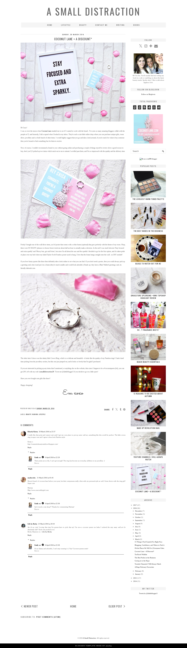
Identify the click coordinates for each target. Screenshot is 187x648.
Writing (120, 25)
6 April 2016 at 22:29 (52, 457)
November (138, 514)
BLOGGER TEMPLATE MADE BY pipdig (93, 646)
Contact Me (101, 25)
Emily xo (37, 457)
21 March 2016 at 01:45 (45, 478)
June (136, 530)
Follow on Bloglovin (148, 94)
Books (136, 25)
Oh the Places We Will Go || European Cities (149, 548)
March (137, 539)
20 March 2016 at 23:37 (47, 431)
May (136, 533)
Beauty (82, 25)
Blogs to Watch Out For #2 (148, 263)
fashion (35, 414)
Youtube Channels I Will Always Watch (148, 458)
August (137, 523)
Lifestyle (66, 25)
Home (49, 25)
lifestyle (42, 414)
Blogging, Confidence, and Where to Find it (149, 545)
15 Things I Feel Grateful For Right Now (148, 542)
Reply (30, 447)
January (137, 574)
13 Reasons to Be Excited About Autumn (148, 394)
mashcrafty (32, 478)
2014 (135, 581)
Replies (32, 452)
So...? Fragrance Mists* (148, 330)
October (138, 517)
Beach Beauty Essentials (148, 362)
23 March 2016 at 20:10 (46, 524)
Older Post (115, 606)
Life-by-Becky (47, 532)
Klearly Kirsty (33, 431)
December (138, 511)
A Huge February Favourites (144, 567)
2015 (135, 578)
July (136, 527)
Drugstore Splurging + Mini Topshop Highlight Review (148, 296)
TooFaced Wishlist (141, 554)
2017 (135, 505)
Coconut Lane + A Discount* (148, 491)
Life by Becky (32, 524)
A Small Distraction (93, 11)
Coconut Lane (46, 131)
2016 (135, 508)
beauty (28, 414)
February (138, 571)
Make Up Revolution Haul (148, 428)
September (138, 520)
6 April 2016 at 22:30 (52, 503)
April (137, 536)
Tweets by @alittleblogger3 (148, 593)
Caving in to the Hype (142, 561)
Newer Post (31, 606)
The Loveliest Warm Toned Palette (148, 199)
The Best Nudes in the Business (148, 231)
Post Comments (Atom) (48, 617)
